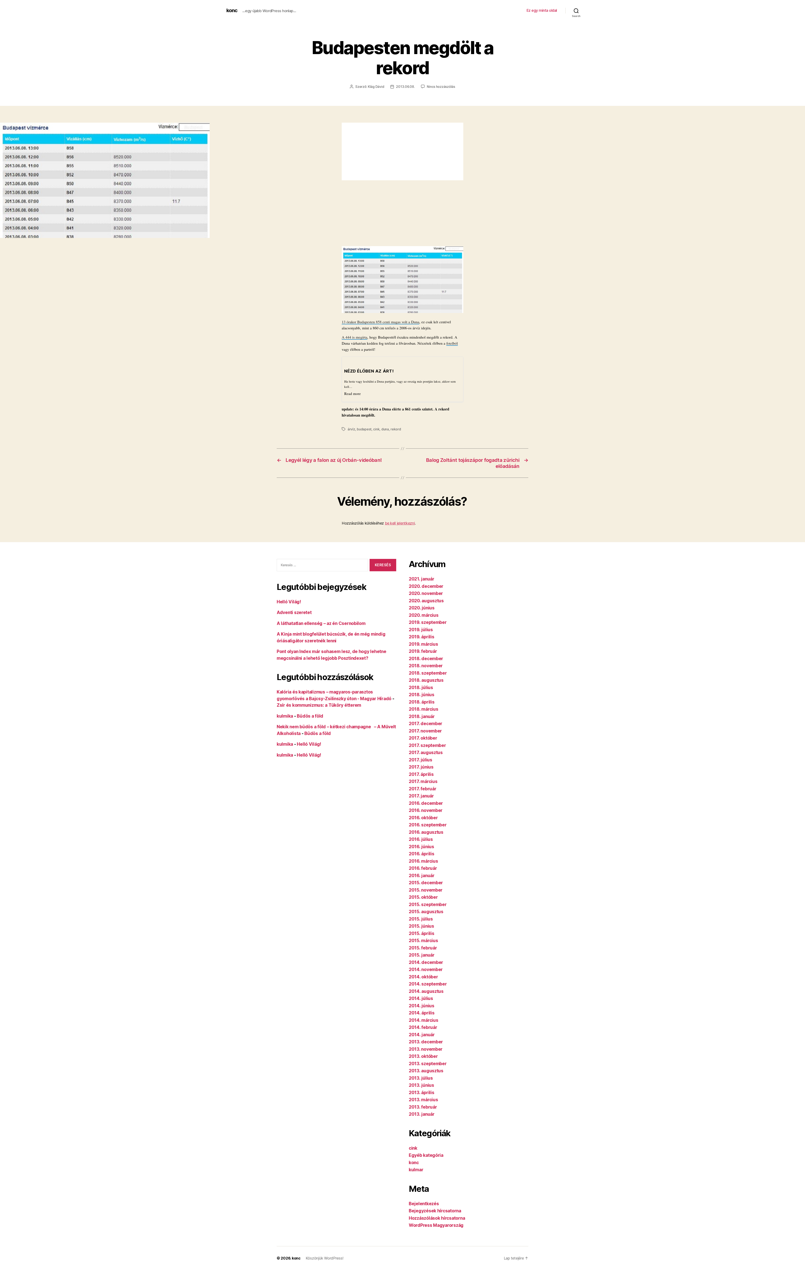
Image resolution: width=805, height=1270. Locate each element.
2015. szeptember (428, 904)
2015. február (423, 948)
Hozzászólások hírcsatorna (437, 1218)
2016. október (423, 817)
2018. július (421, 687)
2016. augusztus (426, 832)
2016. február (423, 868)
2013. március (423, 1099)
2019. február (423, 651)
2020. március (424, 615)
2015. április (421, 933)
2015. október (423, 897)
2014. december (426, 962)
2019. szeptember (428, 622)
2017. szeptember (427, 745)
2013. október (423, 1056)
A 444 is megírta (354, 337)
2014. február (423, 1027)
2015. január (422, 955)
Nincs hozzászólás (441, 86)
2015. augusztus (426, 911)
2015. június (421, 926)
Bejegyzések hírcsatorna (435, 1210)
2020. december (426, 586)
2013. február (423, 1107)
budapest (364, 429)
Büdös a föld (310, 716)
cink (376, 429)
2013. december (426, 1041)
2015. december (426, 882)
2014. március (423, 1020)
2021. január (421, 579)
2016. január (422, 875)
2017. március (423, 781)
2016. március (423, 861)
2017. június (421, 767)
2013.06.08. (405, 86)
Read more (352, 393)
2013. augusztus (426, 1070)
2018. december (426, 658)
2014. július (421, 998)
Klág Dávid (376, 86)
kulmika (285, 716)
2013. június (421, 1085)
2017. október (423, 738)
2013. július (421, 1078)
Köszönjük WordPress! (325, 1258)
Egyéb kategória (426, 1155)
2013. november (426, 1049)
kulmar (416, 1169)
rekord (396, 429)
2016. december (426, 803)
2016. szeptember (428, 824)
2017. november (425, 731)
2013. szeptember (428, 1063)
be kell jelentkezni (400, 523)
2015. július (421, 919)
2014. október (423, 976)
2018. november (426, 665)
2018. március (423, 709)
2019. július (421, 629)
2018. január (422, 716)
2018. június (421, 694)
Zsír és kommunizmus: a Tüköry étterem (319, 705)
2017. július (420, 759)
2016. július (421, 839)
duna (385, 429)
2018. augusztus (426, 680)
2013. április (421, 1092)
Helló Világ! (289, 601)
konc (231, 10)
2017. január (421, 796)
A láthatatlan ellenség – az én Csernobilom (321, 623)
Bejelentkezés (424, 1203)
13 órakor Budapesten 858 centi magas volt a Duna (380, 321)
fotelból (452, 343)
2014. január (422, 1034)
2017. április (421, 774)
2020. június (422, 607)
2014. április (422, 1012)
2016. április (421, 853)
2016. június (421, 846)
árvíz (351, 429)
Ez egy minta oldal (542, 10)
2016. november (426, 810)
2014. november (426, 969)
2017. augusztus (426, 752)
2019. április (421, 636)
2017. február (422, 788)
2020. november (426, 593)
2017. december (425, 723)
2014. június (421, 1005)
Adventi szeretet (294, 612)
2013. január (422, 1114)
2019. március (423, 644)
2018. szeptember (428, 673)
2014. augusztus (426, 991)
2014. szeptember (428, 984)
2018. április (422, 702)
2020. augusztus (426, 600)
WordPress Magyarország (436, 1225)
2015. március (423, 940)
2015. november (426, 890)
